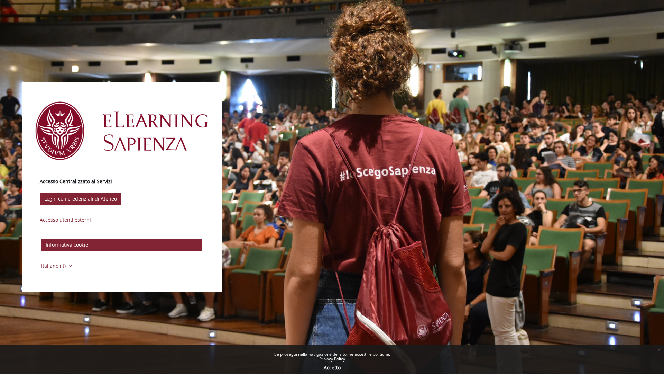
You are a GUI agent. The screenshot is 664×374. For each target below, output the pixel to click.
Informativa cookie (67, 244)
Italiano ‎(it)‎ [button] (54, 265)
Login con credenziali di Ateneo (80, 198)
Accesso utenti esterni (65, 219)
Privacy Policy (332, 359)
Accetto (332, 367)
